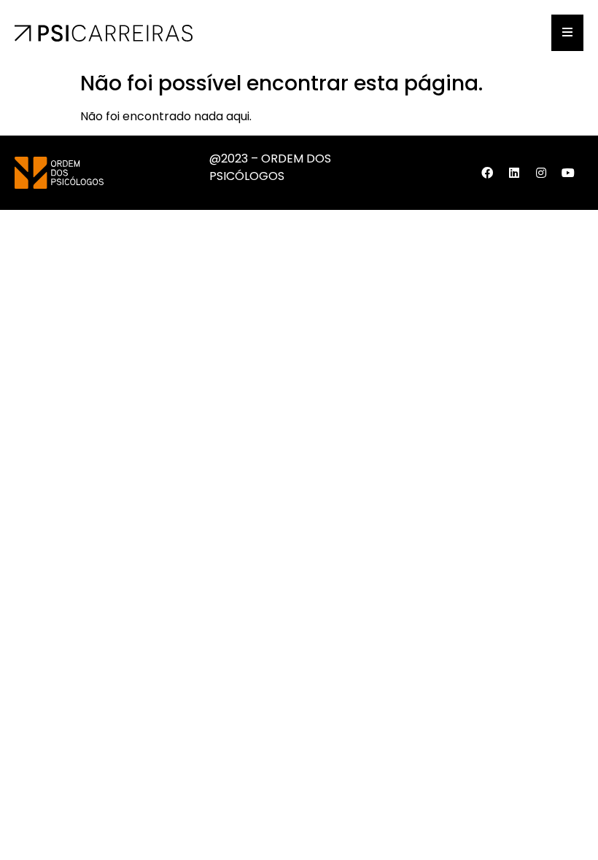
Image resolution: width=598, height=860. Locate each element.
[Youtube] (568, 172)
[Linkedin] (514, 172)
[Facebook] (487, 172)
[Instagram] (541, 172)
